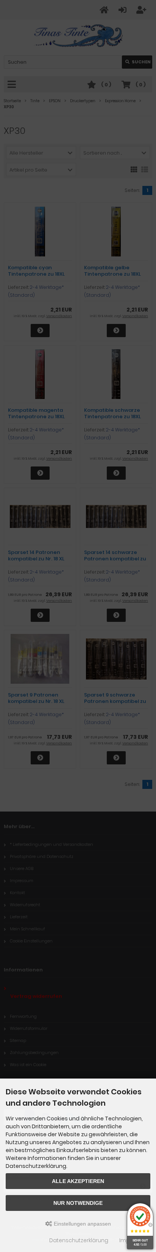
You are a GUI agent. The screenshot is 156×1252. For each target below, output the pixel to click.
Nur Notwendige (78, 1203)
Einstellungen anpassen (81, 1224)
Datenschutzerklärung (78, 1240)
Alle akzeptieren (78, 1181)
